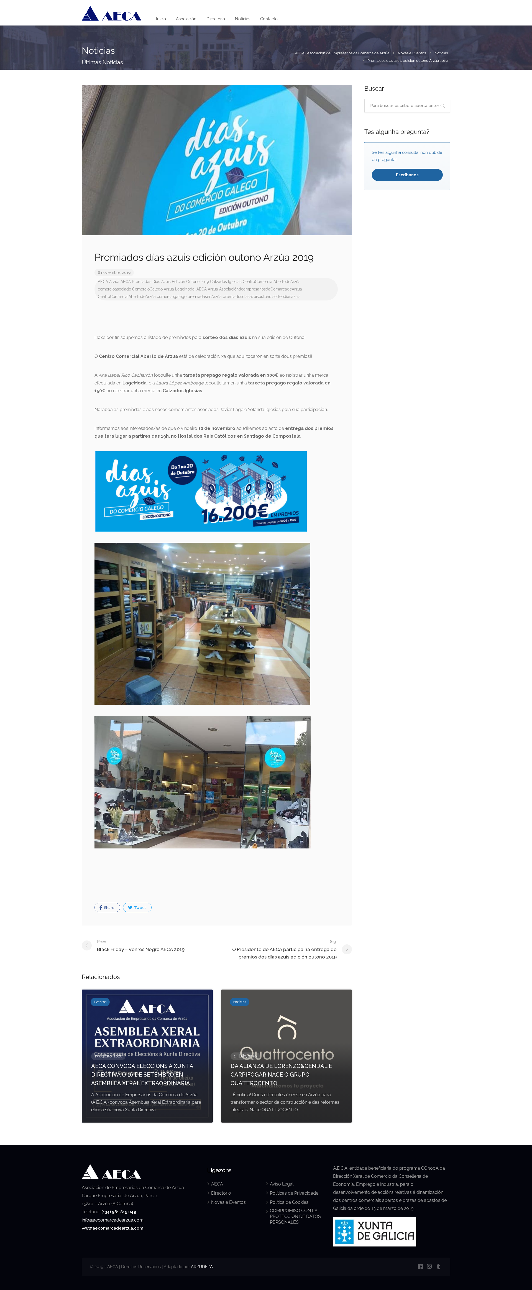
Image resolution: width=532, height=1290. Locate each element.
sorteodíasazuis (286, 296)
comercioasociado (114, 289)
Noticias (242, 18)
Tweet (139, 908)
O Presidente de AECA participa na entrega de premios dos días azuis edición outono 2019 (284, 949)
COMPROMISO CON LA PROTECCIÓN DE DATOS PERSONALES (295, 1216)
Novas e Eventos (228, 1202)
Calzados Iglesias (226, 281)
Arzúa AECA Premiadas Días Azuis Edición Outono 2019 (159, 281)
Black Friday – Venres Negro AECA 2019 (141, 945)
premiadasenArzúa (205, 296)
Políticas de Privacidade (294, 1193)
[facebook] (420, 1266)
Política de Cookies (289, 1202)
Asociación (186, 18)
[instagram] (429, 1266)
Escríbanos (407, 174)
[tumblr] (438, 1266)
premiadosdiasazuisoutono (247, 296)
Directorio (215, 18)
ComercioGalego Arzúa (153, 289)
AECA (103, 281)
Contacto (269, 18)
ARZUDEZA (202, 1266)
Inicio (161, 18)
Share (108, 908)
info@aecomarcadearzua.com (113, 1220)
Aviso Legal (281, 1184)
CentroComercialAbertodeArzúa (272, 281)
